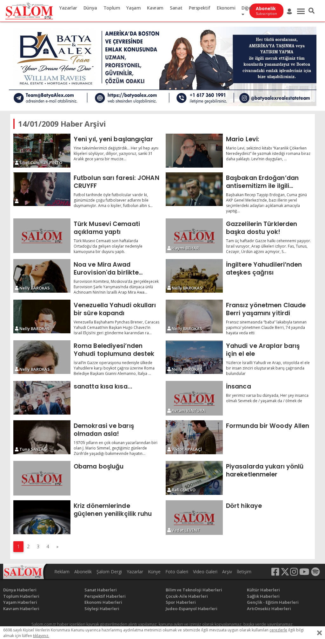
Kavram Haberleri (21, 608)
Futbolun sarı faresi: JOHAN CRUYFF (116, 182)
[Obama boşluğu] (41, 478)
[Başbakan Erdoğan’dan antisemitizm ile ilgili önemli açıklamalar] (194, 189)
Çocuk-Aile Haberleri (187, 596)
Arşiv (227, 572)
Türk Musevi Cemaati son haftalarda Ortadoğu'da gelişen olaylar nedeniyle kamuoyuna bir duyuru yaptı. (108, 246)
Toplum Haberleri (21, 596)
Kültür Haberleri (263, 590)
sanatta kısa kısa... (103, 386)
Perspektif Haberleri (105, 596)
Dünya (90, 8)
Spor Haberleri (181, 602)
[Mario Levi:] (194, 151)
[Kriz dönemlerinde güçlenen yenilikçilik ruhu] (41, 517)
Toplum (111, 8)
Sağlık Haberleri (263, 596)
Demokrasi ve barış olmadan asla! (104, 430)
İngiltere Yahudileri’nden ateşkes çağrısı (264, 268)
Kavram (155, 8)
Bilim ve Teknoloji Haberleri (194, 590)
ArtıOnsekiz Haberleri (269, 608)
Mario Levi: (242, 139)
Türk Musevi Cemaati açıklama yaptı (107, 228)
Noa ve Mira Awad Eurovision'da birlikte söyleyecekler (106, 268)
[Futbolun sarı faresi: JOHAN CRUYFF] (41, 189)
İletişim (244, 572)
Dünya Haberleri (19, 590)
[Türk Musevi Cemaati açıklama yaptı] (41, 235)
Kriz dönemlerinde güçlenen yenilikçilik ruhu (113, 510)
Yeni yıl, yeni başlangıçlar (113, 139)
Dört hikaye (244, 506)
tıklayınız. (41, 635)
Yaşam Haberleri (20, 602)
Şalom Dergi (109, 572)
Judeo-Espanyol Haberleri (191, 608)
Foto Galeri (176, 572)
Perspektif (199, 8)
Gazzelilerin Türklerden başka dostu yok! (261, 228)
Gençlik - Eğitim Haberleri (273, 602)
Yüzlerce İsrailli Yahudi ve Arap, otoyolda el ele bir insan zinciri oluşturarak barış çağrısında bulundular (268, 368)
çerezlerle (278, 630)
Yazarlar (68, 8)
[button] (311, 11)
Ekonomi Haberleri (103, 602)
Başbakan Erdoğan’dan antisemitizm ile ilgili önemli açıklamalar (262, 182)
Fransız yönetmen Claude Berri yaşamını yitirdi (266, 309)
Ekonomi (226, 8)
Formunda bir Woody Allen (267, 426)
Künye (154, 572)
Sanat (176, 8)
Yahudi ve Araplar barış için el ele (263, 350)
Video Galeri (205, 572)
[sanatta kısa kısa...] (41, 398)
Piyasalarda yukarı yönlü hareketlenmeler (264, 470)
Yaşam (133, 8)
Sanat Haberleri (100, 590)
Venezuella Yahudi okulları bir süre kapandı (115, 309)
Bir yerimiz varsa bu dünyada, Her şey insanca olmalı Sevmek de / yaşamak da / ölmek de (267, 398)
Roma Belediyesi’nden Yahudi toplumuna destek (114, 350)
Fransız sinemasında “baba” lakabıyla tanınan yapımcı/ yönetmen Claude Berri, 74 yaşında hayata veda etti (266, 327)
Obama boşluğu (98, 466)
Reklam (62, 572)
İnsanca (238, 386)
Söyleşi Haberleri (101, 608)
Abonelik (83, 572)
